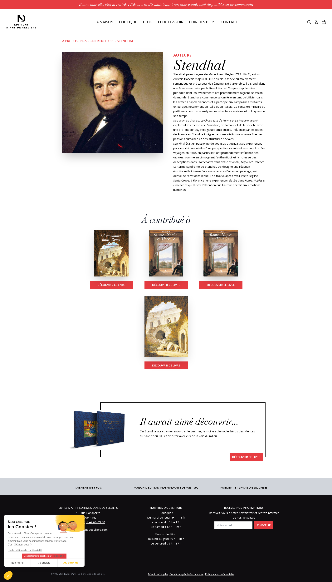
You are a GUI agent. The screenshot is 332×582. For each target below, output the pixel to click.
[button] (8, 575)
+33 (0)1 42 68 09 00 (91, 522)
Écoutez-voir (170, 21)
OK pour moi (71, 562)
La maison (104, 21)
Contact (229, 21)
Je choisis (44, 562)
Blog (147, 21)
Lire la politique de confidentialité (25, 550)
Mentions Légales (158, 574)
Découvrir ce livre (111, 285)
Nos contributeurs (97, 41)
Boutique (128, 21)
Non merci (17, 562)
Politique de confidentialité (219, 574)
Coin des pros (202, 21)
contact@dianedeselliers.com (88, 529)
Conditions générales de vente (186, 574)
